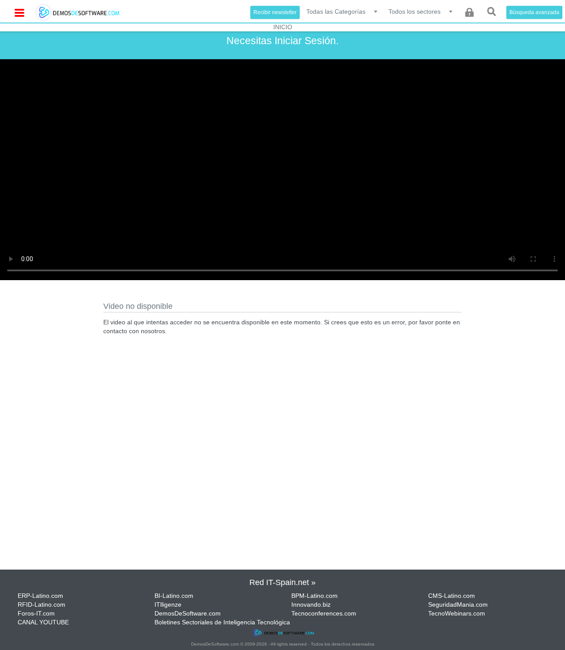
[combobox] (342, 11)
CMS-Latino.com (451, 595)
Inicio (282, 26)
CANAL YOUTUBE (43, 622)
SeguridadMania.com (458, 604)
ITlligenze (167, 604)
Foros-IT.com (36, 613)
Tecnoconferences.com (323, 613)
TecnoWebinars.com (456, 613)
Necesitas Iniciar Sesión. (282, 40)
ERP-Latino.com (40, 595)
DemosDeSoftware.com (187, 613)
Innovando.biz (311, 604)
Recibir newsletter (275, 12)
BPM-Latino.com (314, 595)
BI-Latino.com (173, 595)
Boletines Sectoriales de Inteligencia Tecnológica (222, 622)
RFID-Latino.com (41, 604)
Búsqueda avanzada (534, 12)
